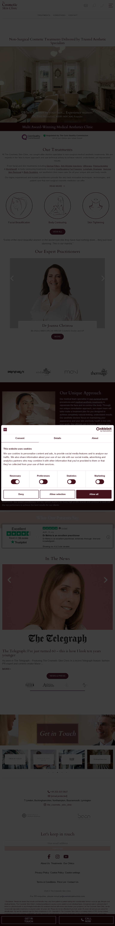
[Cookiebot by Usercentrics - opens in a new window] (98, 429)
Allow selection (58, 494)
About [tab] (95, 438)
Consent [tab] (19, 438)
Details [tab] (57, 438)
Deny (21, 494)
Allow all (93, 494)
